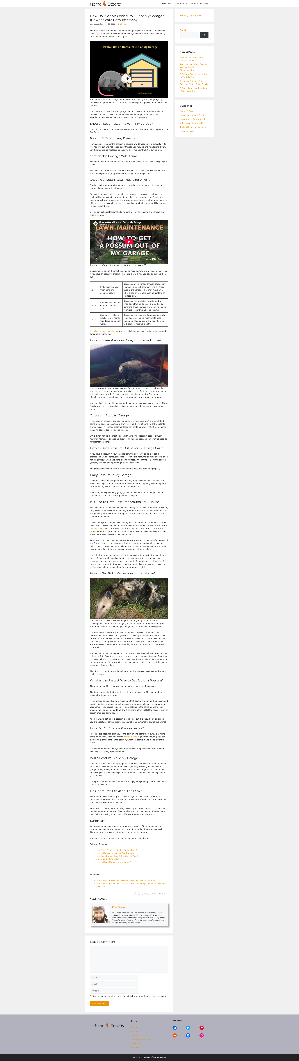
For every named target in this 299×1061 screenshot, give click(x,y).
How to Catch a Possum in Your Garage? (115, 853)
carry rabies (97, 528)
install (105, 403)
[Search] (204, 35)
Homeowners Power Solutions (194, 119)
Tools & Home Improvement (193, 127)
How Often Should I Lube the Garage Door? (116, 850)
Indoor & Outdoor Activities (192, 123)
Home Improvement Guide (192, 115)
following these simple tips (105, 331)
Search (183, 30)
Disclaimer (204, 3)
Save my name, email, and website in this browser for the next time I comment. (130, 996)
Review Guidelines (141, 1039)
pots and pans (130, 737)
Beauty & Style (187, 111)
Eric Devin (118, 907)
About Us (171, 3)
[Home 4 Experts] (105, 3)
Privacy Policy (194, 3)
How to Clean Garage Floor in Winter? (113, 862)
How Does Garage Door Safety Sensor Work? (117, 856)
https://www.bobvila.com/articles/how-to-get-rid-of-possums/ (125, 880)
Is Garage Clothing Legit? (107, 859)
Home (164, 3)
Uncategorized (187, 131)
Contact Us (180, 3)
